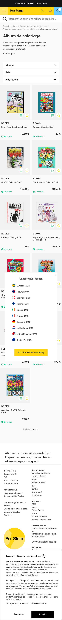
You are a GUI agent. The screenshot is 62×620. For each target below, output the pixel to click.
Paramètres (19, 614)
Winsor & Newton (40, 516)
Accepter (43, 614)
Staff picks (37, 495)
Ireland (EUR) (22, 310)
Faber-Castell (38, 510)
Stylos (34, 479)
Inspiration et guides (13, 493)
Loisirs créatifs (38, 476)
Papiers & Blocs (38, 482)
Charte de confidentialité (15, 509)
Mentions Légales (12, 512)
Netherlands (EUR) (25, 328)
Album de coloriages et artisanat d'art (20, 29)
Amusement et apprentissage (33, 26)
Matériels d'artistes (41, 473)
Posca (34, 513)
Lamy (34, 507)
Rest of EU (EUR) (24, 340)
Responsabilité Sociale (14, 496)
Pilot (34, 504)
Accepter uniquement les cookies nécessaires (27, 603)
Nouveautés (37, 492)
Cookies (7, 515)
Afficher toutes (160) (41, 519)
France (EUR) (22, 316)
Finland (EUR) (23, 304)
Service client (10, 474)
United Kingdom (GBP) (27, 334)
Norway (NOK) (23, 292)
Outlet (35, 489)
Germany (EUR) (23, 322)
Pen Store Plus (10, 490)
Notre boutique (11, 483)
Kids (14, 26)
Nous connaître (11, 480)
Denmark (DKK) (23, 298)
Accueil (6, 26)
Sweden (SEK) (23, 286)
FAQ (5, 477)
